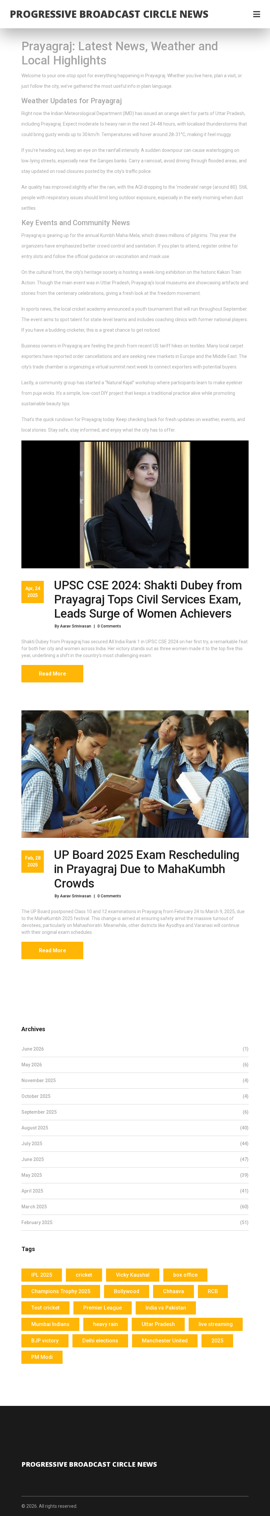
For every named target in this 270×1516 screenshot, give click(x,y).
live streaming (216, 1324)
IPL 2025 (41, 1275)
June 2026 (135, 1049)
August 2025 (135, 1127)
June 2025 (135, 1159)
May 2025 (135, 1175)
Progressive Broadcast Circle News (109, 14)
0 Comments (109, 626)
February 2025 (135, 1222)
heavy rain (105, 1324)
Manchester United (165, 1341)
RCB (213, 1291)
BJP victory (45, 1341)
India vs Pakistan (166, 1308)
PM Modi (42, 1357)
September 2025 (135, 1112)
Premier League (102, 1308)
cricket (84, 1275)
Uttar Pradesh (158, 1324)
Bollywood (126, 1291)
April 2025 (135, 1191)
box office (185, 1275)
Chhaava (173, 1291)
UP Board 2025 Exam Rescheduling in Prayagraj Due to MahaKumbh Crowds (146, 869)
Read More (52, 674)
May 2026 (135, 1064)
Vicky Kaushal (132, 1275)
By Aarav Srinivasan (73, 626)
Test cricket (45, 1308)
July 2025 (135, 1143)
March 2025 (135, 1206)
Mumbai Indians (50, 1324)
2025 (217, 1341)
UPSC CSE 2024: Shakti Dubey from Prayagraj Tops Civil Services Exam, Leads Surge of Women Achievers (148, 600)
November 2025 (135, 1080)
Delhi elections (100, 1341)
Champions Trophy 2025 (60, 1291)
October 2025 (135, 1096)
